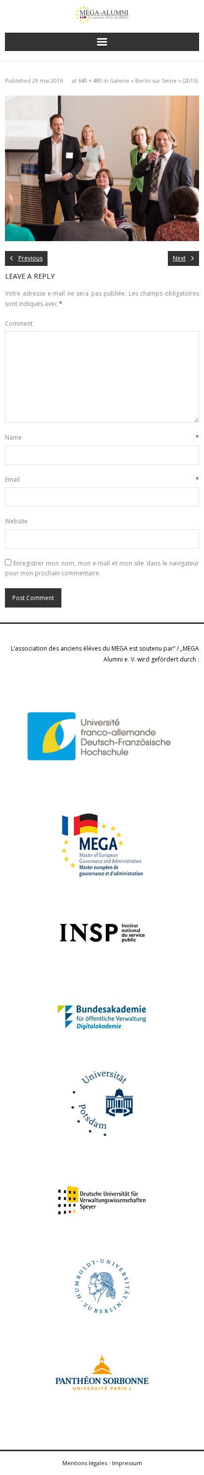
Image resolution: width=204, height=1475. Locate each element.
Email (102, 479)
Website (16, 521)
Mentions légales (84, 1463)
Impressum (127, 1463)
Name (102, 437)
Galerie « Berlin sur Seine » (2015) (154, 80)
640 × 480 (90, 80)
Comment (19, 323)
